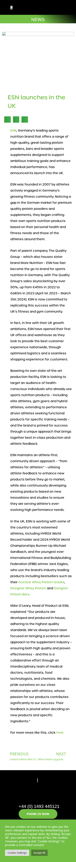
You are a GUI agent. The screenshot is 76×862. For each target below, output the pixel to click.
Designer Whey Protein (28, 588)
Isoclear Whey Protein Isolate (41, 582)
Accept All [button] (39, 852)
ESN (13, 131)
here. (60, 733)
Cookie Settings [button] (17, 852)
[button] (58, 7)
